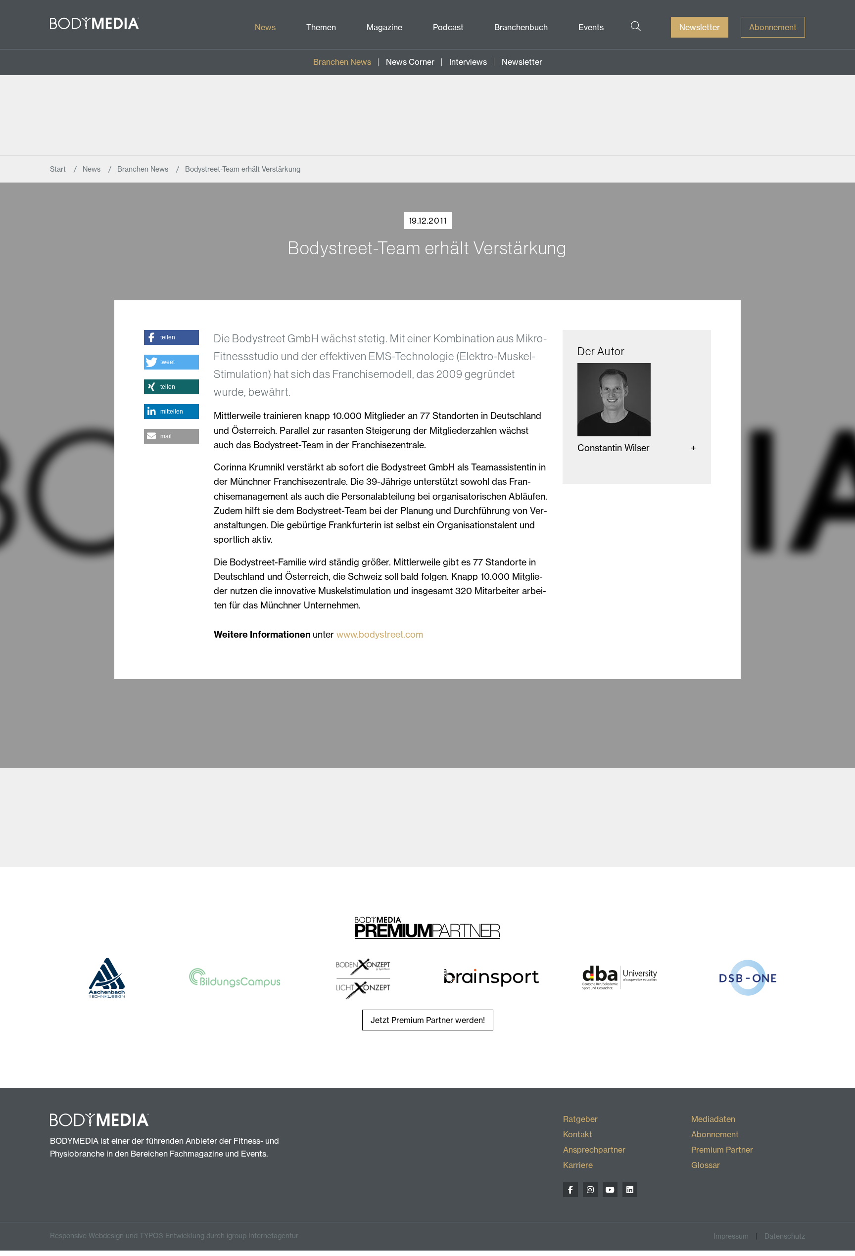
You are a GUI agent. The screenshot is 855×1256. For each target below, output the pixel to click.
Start (59, 169)
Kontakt (577, 1134)
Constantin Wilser (613, 448)
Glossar (705, 1165)
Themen (321, 27)
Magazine (384, 27)
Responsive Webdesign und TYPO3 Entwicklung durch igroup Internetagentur (174, 1235)
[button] (171, 337)
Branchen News (342, 62)
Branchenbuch (521, 27)
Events (591, 27)
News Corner (410, 62)
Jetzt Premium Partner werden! (428, 1020)
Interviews (468, 62)
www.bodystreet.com (379, 634)
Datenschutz (784, 1236)
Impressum (731, 1236)
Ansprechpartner (594, 1150)
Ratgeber (580, 1119)
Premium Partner (722, 1150)
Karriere (578, 1165)
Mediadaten (713, 1119)
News (265, 27)
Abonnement (773, 27)
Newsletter (699, 27)
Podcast (448, 27)
